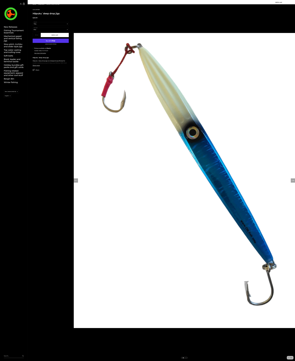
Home (34, 4)
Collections (41, 4)
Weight (35, 22)
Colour (35, 27)
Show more (36, 65)
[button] (76, 180)
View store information (40, 53)
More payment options (50, 44)
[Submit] (23, 356)
